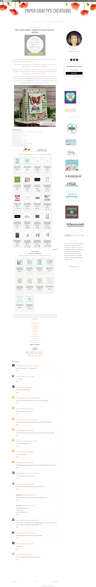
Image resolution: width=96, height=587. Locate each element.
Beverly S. (18, 484)
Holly (17, 554)
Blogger (77, 266)
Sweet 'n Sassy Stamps (37, 355)
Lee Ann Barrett (35, 334)
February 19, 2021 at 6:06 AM (26, 452)
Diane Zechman (35, 328)
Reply (17, 370)
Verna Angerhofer (20, 365)
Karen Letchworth (20, 520)
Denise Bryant (19, 419)
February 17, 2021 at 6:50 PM (26, 408)
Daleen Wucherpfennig (21, 398)
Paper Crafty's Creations (48, 10)
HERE (33, 61)
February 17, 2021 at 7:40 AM (27, 376)
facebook (32, 352)
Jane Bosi (35, 332)
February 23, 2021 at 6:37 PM (26, 543)
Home (32, 21)
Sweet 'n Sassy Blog (35, 322)
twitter (36, 352)
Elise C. (18, 543)
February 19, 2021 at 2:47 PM (31, 473)
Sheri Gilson (74, 49)
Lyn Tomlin (35, 338)
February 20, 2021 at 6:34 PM (31, 520)
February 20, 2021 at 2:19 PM (28, 505)
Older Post (55, 581)
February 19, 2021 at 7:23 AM (26, 462)
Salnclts (18, 408)
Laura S (18, 452)
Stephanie (18, 376)
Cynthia (18, 430)
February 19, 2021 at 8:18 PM (28, 495)
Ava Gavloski (19, 533)
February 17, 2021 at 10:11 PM (30, 419)
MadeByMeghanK (20, 473)
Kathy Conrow (19, 441)
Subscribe (74, 73)
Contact (39, 21)
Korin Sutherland (35, 342)
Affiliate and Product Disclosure (55, 21)
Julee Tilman (35, 324)
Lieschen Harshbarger (34, 336)
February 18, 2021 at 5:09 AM (26, 430)
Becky (17, 387)
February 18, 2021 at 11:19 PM (30, 441)
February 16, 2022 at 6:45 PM (25, 554)
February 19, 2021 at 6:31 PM (27, 484)
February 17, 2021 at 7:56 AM (26, 387)
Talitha (17, 462)
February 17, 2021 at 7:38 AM (31, 365)
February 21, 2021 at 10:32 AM (29, 533)
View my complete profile (74, 51)
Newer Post (14, 581)
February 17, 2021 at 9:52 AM (33, 398)
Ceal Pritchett (35, 326)
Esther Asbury (35, 330)
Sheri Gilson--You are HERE (35, 340)
